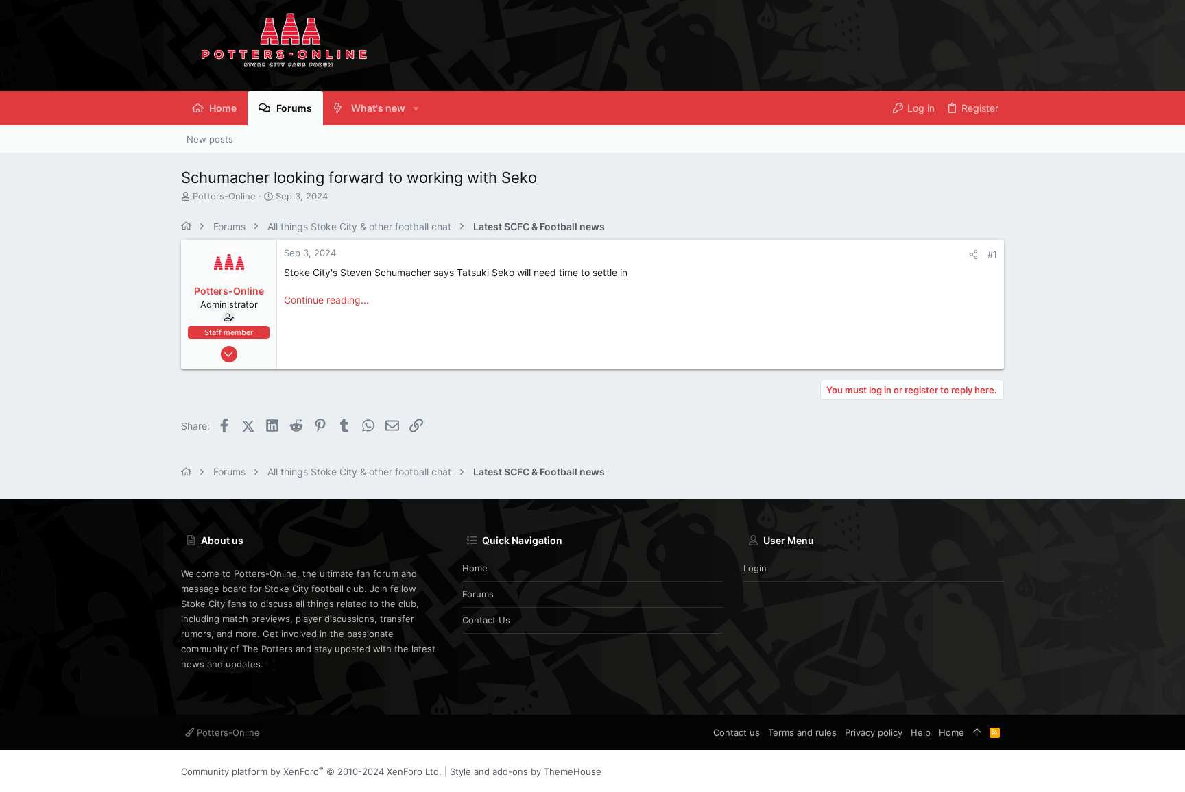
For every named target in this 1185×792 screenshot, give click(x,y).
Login (755, 567)
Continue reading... (326, 300)
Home (475, 567)
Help (921, 732)
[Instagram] (977, 771)
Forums (478, 594)
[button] (416, 108)
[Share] (973, 254)
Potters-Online (227, 732)
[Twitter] (998, 771)
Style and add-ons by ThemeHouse (525, 771)
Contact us (486, 620)
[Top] (976, 732)
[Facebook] (956, 771)
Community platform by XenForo (311, 771)
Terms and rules (802, 732)
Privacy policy (873, 732)
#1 (992, 254)
